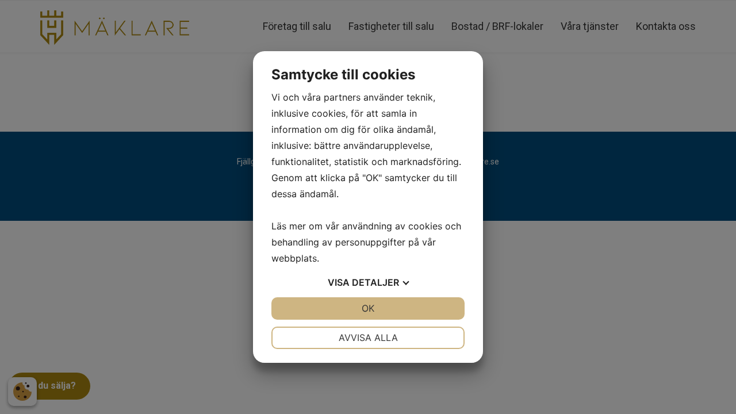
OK (368, 308)
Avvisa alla (368, 337)
